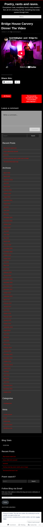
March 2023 (7, 186)
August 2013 (7, 368)
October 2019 (7, 255)
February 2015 (8, 317)
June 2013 (6, 375)
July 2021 (6, 207)
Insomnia (6, 155)
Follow (5, 502)
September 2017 (8, 296)
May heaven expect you (10, 148)
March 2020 (7, 241)
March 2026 (7, 173)
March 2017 (7, 299)
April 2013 (6, 382)
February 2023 (8, 190)
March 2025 (7, 176)
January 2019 (7, 275)
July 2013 (6, 371)
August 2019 (7, 258)
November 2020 (8, 221)
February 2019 (8, 272)
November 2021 (8, 200)
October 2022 (7, 193)
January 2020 (7, 245)
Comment (35, 129)
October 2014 (7, 323)
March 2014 (7, 344)
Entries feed (7, 421)
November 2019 (8, 251)
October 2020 (7, 224)
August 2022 (7, 197)
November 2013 (8, 358)
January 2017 (7, 306)
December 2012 (8, 385)
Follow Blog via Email (12, 488)
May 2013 (6, 378)
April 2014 (6, 341)
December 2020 (8, 217)
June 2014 (6, 334)
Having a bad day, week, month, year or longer (16, 158)
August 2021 (7, 203)
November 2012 (8, 388)
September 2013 (8, 365)
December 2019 (8, 248)
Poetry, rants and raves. (21, 4)
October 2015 (7, 313)
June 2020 (6, 234)
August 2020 (7, 227)
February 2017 (8, 303)
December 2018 (8, 279)
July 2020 (6, 231)
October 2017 (7, 293)
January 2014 (7, 351)
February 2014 (8, 347)
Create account (8, 414)
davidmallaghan (16, 32)
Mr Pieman (6, 96)
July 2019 (6, 262)
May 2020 (6, 238)
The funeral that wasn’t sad (11, 161)
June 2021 (6, 210)
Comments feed (8, 424)
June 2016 (6, 310)
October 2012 (7, 392)
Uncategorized (8, 403)
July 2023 (6, 183)
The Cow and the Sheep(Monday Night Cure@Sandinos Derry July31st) (32, 98)
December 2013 (8, 354)
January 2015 (7, 320)
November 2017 (8, 289)
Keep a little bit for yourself (11, 151)
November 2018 (8, 282)
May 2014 (6, 337)
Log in (5, 418)
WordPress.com (8, 428)
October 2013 (7, 361)
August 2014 (7, 330)
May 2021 (6, 214)
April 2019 (6, 269)
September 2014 (8, 327)
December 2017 (8, 286)
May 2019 (6, 265)
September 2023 (8, 180)
